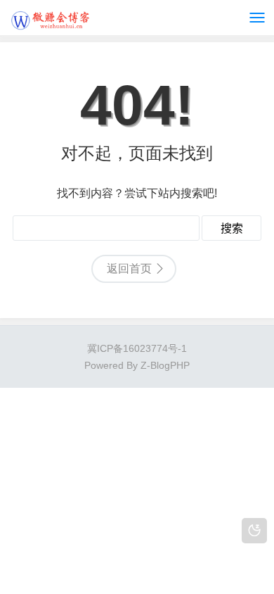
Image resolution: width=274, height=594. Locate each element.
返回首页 (129, 268)
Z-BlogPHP (165, 365)
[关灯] (254, 530)
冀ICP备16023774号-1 (137, 348)
